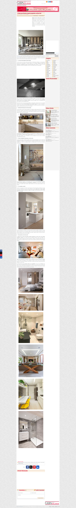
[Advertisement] (24, 23)
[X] (30, 467)
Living (41, 462)
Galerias (48, 69)
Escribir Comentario (40, 490)
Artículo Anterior (36, 15)
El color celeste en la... (48, 136)
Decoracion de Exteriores (55, 65)
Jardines (48, 71)
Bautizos (54, 61)
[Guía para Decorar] (24, 2)
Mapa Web (56, 506)
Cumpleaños (48, 64)
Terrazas (48, 76)
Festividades (48, 68)
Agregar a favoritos (23, 8)
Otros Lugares (48, 73)
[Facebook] (27, 467)
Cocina (21, 462)
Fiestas (54, 68)
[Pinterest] (34, 467)
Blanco (47, 62)
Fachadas (54, 67)
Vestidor (54, 76)
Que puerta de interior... (54, 118)
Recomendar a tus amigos (22, 9)
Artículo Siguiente (41, 15)
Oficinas (54, 72)
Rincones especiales (56, 75)
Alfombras (54, 60)
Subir (59, 506)
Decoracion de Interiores (27, 462)
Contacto (53, 506)
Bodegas (54, 62)
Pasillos (43, 462)
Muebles (48, 72)
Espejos (48, 67)
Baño (19, 462)
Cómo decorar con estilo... (54, 114)
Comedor (23, 462)
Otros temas (54, 73)
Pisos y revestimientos (55, 75)
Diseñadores (48, 66)
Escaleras (54, 66)
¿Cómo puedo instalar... (54, 110)
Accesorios (48, 60)
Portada (24, 7)
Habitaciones (32, 462)
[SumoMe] (37, 467)
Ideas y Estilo (35, 462)
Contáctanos (23, 10)
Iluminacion (39, 462)
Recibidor (48, 75)
